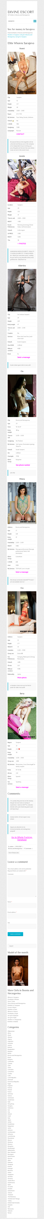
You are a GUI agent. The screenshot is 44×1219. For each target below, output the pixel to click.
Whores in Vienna (13, 1011)
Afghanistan (11, 1031)
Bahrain (10, 1047)
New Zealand (11, 1152)
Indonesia (10, 1108)
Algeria (10, 1039)
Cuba (9, 1075)
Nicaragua (11, 1154)
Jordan (9, 1122)
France (9, 1092)
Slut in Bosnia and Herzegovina (16, 1003)
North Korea (11, 1156)
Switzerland (11, 1191)
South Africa (11, 1180)
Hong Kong (11, 1104)
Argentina (10, 1041)
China (9, 1067)
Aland (9, 1035)
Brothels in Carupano (14, 1005)
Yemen (10, 1213)
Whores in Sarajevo (13, 997)
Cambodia (11, 1061)
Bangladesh (11, 1049)
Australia (10, 1043)
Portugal (10, 1168)
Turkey (10, 1201)
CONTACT (20, 134)
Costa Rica (11, 1071)
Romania (10, 1170)
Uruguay (10, 1205)
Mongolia (10, 1146)
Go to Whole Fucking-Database (22, 838)
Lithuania (10, 1134)
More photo (22, 677)
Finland (10, 1090)
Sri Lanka (10, 1187)
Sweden (10, 1189)
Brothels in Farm (12, 1009)
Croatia (10, 1073)
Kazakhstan (11, 1124)
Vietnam (10, 1211)
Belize (9, 1053)
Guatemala (11, 1100)
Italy (9, 1118)
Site (9, 923)
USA (9, 1207)
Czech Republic (12, 1077)
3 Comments (27, 848)
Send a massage (23, 357)
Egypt (9, 1084)
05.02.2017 (18, 846)
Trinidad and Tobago (14, 1199)
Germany (10, 1094)
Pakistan (10, 1162)
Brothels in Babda (13, 1021)
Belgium (10, 1051)
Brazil (9, 1057)
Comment (10, 874)
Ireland (10, 1114)
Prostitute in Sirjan (13, 1013)
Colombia (10, 1069)
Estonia (10, 1088)
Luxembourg (11, 1136)
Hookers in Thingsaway (14, 1019)
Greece (10, 1096)
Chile (9, 1065)
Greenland (11, 1098)
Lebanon (10, 1130)
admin (12, 846)
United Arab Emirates (14, 1203)
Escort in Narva (12, 1007)
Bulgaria (10, 1059)
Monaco (10, 1144)
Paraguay (10, 1164)
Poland (10, 1166)
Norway (10, 1158)
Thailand (10, 1195)
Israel (9, 1116)
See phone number (23, 465)
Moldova (10, 1142)
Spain (9, 1184)
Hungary (10, 1106)
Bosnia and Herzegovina (15, 848)
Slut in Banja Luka (14, 853)
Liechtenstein (11, 1132)
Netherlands (11, 1150)
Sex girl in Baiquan (13, 1015)
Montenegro (11, 1148)
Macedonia (11, 1138)
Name (10, 902)
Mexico (10, 1140)
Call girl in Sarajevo (21, 37)
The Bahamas (12, 1197)
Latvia (9, 1128)
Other (9, 1160)
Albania (10, 1037)
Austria (10, 1045)
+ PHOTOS (22, 243)
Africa (9, 1033)
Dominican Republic (13, 1082)
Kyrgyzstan (11, 1126)
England (10, 1086)
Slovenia (10, 1178)
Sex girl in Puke (12, 1017)
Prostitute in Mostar (13, 999)
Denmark (10, 1079)
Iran (9, 1110)
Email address (12, 912)
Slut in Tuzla (11, 1001)
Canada (10, 1063)
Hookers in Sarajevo (13, 35)
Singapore (11, 1174)
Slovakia (10, 1176)
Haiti (9, 1102)
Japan (9, 1120)
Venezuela (11, 1209)
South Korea (11, 1182)
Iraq (9, 1112)
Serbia (9, 1172)
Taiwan (10, 1193)
